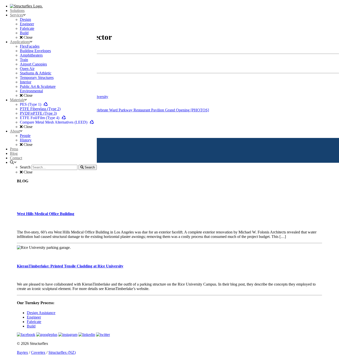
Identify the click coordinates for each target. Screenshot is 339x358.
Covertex (38, 352)
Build (31, 326)
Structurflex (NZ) (62, 352)
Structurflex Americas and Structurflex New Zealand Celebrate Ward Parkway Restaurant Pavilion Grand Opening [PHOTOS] (109, 110)
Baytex (22, 352)
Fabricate (34, 322)
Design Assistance (41, 313)
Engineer (34, 317)
